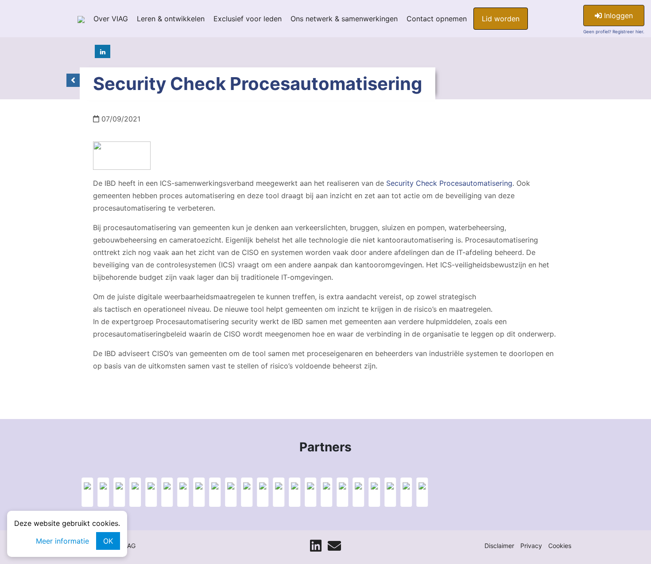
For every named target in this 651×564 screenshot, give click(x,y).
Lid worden (500, 18)
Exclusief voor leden (247, 18)
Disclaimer (499, 545)
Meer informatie (62, 541)
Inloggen (617, 15)
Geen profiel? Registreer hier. (613, 31)
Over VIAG (110, 18)
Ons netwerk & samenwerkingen (344, 18)
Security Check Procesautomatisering (448, 183)
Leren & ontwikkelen (171, 18)
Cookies (559, 545)
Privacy (531, 545)
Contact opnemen (437, 18)
